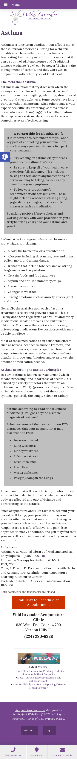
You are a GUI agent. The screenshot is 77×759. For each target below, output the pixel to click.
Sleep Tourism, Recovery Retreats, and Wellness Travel (39, 679)
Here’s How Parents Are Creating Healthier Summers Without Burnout (39, 673)
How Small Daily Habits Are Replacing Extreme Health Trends (39, 686)
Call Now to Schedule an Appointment (38, 602)
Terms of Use (34, 718)
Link (43, 556)
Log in (49, 730)
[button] (5, 157)
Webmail (30, 730)
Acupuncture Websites (30, 710)
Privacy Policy (54, 718)
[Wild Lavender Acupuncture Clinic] (38, 17)
